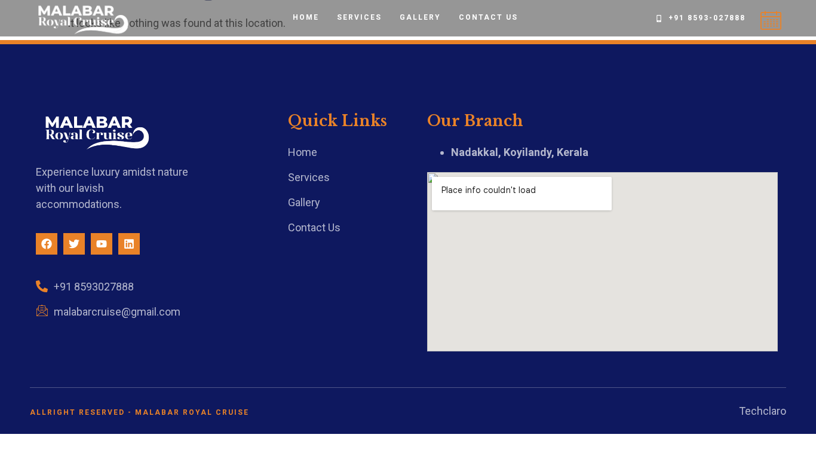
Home (306, 17)
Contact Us (488, 17)
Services (359, 17)
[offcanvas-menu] (770, 21)
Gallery (420, 17)
